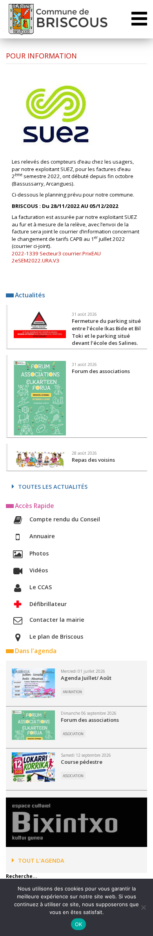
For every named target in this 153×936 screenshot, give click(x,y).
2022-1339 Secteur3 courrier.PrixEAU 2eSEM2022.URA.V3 (56, 257)
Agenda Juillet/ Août (86, 677)
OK (78, 924)
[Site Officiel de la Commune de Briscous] (57, 19)
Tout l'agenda (41, 860)
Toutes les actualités (52, 486)
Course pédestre (81, 761)
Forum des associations (90, 719)
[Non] (143, 907)
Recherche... (21, 876)
